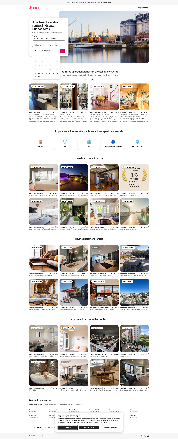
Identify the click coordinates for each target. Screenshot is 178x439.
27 (50, 73)
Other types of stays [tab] (51, 404)
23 (35, 73)
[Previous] (85, 79)
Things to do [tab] (78, 404)
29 (57, 73)
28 (53, 73)
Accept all (68, 427)
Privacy (44, 436)
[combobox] (49, 38)
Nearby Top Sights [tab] (66, 404)
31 (39, 77)
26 (46, 73)
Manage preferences (110, 427)
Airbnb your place (141, 8)
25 (42, 73)
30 (35, 77)
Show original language (104, 2)
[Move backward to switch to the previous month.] (35, 50)
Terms (50, 436)
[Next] (92, 79)
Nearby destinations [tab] (35, 404)
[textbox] (40, 45)
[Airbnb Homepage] (34, 8)
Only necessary (89, 427)
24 (39, 73)
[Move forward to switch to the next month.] (57, 50)
